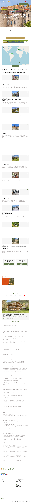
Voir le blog (15, 321)
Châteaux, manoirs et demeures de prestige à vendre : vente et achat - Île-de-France (22, 453)
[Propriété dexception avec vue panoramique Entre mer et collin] (15, 115)
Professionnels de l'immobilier (19, 487)
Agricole (4, 9)
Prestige (21, 9)
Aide (1, 490)
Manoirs (8, 341)
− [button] (3, 48)
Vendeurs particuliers (18, 486)
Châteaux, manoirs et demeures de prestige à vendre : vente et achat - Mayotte (9, 458)
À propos (2, 497)
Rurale (26, 9)
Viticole (18, 11)
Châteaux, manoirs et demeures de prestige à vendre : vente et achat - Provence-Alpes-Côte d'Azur (22, 448)
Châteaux (5, 341)
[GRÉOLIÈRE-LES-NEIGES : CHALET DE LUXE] (15, 132)
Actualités (2, 495)
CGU (15, 501)
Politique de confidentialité (4, 501)
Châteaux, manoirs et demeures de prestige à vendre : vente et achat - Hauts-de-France (9, 447)
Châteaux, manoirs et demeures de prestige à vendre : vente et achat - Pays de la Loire (9, 453)
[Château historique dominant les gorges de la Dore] (15, 83)
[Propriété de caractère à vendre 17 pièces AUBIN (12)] (15, 229)
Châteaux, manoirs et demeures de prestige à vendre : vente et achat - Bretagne (9, 455)
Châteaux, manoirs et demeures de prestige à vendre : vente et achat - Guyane (9, 460)
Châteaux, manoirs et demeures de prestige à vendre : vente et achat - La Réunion (9, 456)
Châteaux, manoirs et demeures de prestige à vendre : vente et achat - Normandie (22, 460)
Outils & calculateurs (18, 480)
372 (18, 49)
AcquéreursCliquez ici (9, 264)
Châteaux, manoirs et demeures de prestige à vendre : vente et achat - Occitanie (22, 450)
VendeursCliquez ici (22, 264)
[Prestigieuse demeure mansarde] (15, 213)
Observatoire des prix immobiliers (20, 479)
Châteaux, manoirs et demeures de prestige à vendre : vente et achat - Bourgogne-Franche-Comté (9, 450)
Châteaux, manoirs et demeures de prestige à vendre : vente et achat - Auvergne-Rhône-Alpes (22, 447)
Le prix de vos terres (18, 481)
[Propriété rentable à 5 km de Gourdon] (15, 163)
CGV (17, 501)
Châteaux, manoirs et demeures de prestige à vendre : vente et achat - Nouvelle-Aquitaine (9, 452)
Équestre (10, 9)
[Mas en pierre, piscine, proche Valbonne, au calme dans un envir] (15, 99)
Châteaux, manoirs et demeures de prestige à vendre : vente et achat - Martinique (22, 456)
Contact (2, 498)
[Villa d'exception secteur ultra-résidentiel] (15, 197)
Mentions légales (11, 501)
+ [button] (3, 47)
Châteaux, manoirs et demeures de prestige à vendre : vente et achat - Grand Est (9, 448)
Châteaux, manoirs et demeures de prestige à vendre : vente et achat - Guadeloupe (22, 455)
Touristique (12, 11)
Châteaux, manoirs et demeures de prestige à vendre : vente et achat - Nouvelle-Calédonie (9, 461)
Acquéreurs (17, 485)
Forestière (15, 9)
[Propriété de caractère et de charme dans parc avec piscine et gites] (15, 180)
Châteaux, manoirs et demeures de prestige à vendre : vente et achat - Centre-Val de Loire (22, 452)
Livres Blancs (17, 482)
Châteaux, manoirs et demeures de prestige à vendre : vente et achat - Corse (22, 458)
